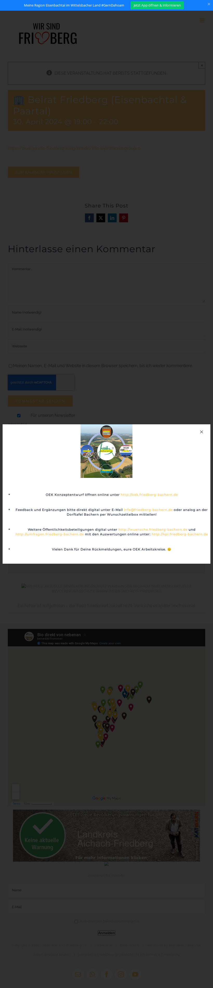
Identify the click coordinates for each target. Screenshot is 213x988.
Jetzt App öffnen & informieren (157, 5)
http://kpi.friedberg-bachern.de (180, 534)
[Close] (201, 432)
